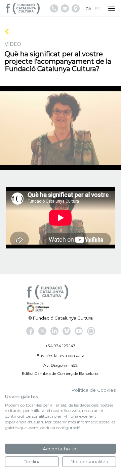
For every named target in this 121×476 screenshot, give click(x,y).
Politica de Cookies (93, 390)
